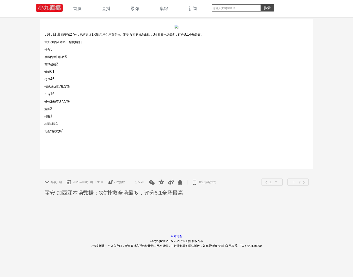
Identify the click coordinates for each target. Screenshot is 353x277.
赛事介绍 (56, 182)
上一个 (273, 182)
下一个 (296, 182)
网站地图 (176, 236)
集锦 (163, 8)
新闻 (192, 8)
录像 (135, 8)
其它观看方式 (207, 182)
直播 (106, 8)
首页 (77, 8)
